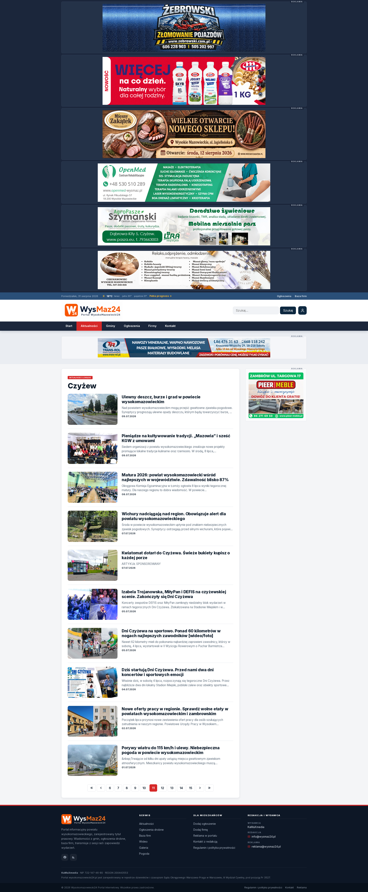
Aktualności (89, 326)
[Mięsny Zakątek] (184, 134)
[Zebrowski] (184, 28)
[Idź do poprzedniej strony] (101, 788)
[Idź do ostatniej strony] (209, 788)
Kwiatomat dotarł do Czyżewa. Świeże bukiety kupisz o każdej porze (176, 555)
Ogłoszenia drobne (151, 829)
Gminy (110, 326)
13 (171, 788)
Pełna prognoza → (161, 296)
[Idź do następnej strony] (200, 788)
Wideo (143, 841)
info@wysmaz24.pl (264, 836)
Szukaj (288, 310)
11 (153, 788)
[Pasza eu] (184, 226)
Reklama (302, 887)
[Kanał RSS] (73, 857)
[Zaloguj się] (302, 310)
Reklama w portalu (205, 835)
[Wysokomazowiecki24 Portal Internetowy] (92, 310)
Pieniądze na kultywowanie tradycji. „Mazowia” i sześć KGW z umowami (176, 438)
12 (162, 788)
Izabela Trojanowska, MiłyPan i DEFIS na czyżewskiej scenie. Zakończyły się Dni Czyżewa (174, 594)
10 (144, 788)
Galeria (143, 847)
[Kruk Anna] (184, 270)
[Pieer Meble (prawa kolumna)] (276, 395)
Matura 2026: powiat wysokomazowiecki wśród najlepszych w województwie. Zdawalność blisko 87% (175, 477)
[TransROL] (184, 347)
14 (181, 788)
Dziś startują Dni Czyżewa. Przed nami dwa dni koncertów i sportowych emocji (168, 672)
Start (69, 326)
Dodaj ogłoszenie (204, 823)
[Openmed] (184, 182)
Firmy (152, 326)
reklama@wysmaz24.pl (266, 846)
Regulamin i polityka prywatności (214, 847)
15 (190, 788)
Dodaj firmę (200, 829)
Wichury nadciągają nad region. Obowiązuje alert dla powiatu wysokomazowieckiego (174, 516)
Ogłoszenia (284, 296)
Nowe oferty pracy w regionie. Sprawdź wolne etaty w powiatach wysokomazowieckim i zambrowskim (175, 711)
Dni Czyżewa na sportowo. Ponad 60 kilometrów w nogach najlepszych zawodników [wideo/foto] (171, 633)
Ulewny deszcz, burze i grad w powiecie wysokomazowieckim (161, 399)
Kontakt (170, 326)
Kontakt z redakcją (205, 841)
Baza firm (301, 296)
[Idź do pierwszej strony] (91, 788)
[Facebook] (64, 857)
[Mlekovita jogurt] (184, 81)
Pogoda (144, 853)
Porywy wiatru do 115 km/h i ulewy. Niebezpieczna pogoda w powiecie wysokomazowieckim (171, 750)
